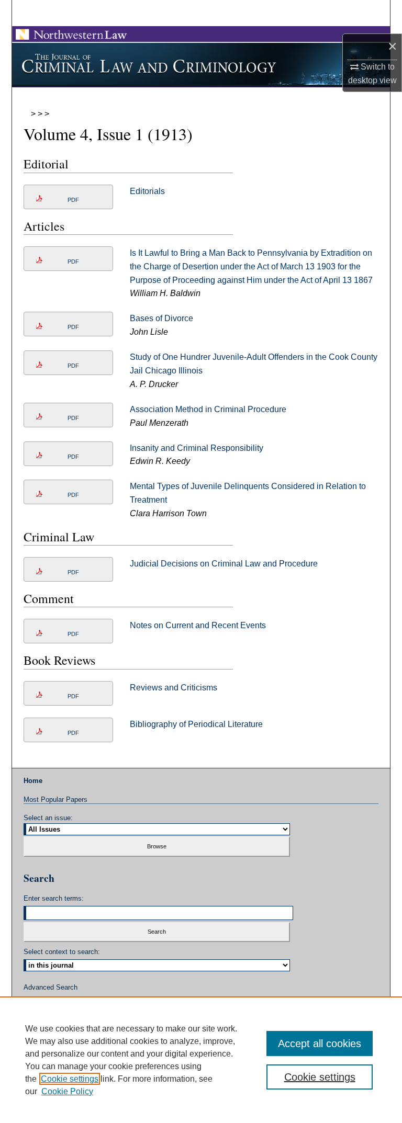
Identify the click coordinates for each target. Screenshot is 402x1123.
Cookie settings (69, 1078)
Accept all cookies (319, 1043)
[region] (201, 1059)
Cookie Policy (67, 1091)
